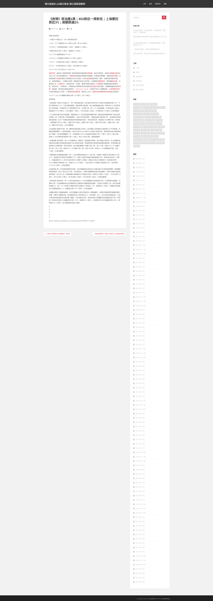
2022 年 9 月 (140, 362)
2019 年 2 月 (140, 547)
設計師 (156, 136)
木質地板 (161, 127)
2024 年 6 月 (140, 271)
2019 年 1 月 (140, 552)
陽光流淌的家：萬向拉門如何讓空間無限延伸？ (149, 53)
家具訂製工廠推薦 (139, 120)
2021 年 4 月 (140, 435)
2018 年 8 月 (140, 573)
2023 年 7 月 (140, 318)
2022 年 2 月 (140, 392)
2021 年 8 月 (140, 418)
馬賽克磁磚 (160, 143)
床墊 (142, 123)
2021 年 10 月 (140, 409)
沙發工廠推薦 (145, 133)
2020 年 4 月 (140, 487)
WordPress (166, 599)
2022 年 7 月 (140, 370)
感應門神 (52, 73)
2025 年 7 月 (140, 215)
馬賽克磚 (136, 146)
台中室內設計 (148, 107)
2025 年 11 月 (140, 198)
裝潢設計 (139, 81)
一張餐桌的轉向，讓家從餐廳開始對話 (146, 49)
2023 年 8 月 (140, 314)
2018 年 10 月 (140, 565)
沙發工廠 (136, 133)
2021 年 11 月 (140, 405)
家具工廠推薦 (157, 117)
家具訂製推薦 (151, 120)
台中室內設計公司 (159, 107)
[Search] (164, 17)
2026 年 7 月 (140, 163)
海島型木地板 (148, 136)
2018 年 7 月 (140, 578)
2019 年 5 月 (140, 534)
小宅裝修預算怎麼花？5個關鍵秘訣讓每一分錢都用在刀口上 (149, 44)
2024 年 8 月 (140, 262)
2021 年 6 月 (140, 426)
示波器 (57, 78)
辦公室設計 (140, 89)
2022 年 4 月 (140, 383)
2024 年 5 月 (140, 275)
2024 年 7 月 (140, 267)
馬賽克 (136, 143)
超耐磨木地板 (138, 139)
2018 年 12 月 (140, 556)
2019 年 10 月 (140, 513)
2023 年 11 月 (140, 301)
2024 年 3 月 (140, 284)
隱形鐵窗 (161, 139)
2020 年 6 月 (140, 478)
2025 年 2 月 (140, 236)
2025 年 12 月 (140, 193)
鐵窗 (145, 139)
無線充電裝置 (75, 92)
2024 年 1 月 (140, 293)
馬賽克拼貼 (143, 143)
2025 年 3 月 (140, 232)
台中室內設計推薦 (150, 111)
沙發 (152, 130)
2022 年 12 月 (140, 349)
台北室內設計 (138, 114)
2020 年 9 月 (140, 465)
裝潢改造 (139, 76)
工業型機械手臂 (114, 89)
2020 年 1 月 (140, 500)
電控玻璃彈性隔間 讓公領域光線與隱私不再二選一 (149, 38)
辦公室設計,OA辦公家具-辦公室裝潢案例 (65, 3)
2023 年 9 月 (140, 310)
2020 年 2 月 (140, 496)
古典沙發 (154, 104)
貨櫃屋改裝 (113, 73)
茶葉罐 (115, 76)
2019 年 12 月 (140, 504)
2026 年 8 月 (140, 159)
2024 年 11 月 (140, 249)
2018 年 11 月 (140, 560)
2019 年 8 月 (140, 521)
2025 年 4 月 (140, 228)
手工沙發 (158, 123)
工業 (144, 4)
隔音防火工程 (153, 139)
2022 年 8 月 (140, 366)
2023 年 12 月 (140, 297)
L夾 (55, 84)
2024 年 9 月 (140, 258)
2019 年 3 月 (140, 543)
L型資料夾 (61, 84)
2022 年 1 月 (140, 396)
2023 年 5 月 (140, 327)
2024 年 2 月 (140, 288)
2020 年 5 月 (140, 483)
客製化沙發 (154, 114)
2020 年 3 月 (140, 491)
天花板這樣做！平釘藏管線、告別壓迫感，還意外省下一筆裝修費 (149, 31)
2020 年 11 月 (140, 457)
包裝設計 (94, 86)
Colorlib (152, 599)
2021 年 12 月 (140, 401)
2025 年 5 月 (140, 224)
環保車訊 (157, 4)
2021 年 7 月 (140, 422)
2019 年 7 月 (140, 526)
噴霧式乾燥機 (97, 92)
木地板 (146, 127)
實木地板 (159, 120)
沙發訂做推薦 (138, 136)
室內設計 (148, 117)
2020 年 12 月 (140, 452)
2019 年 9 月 (140, 517)
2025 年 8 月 (140, 211)
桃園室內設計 (145, 130)
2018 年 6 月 (140, 582)
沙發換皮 (154, 133)
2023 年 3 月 (140, 336)
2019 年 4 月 (140, 539)
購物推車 (102, 81)
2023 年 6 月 (140, 323)
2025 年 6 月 (140, 219)
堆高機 (89, 78)
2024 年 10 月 (140, 254)
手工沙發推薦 (138, 127)
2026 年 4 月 (140, 176)
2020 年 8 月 (140, 470)
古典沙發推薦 (138, 107)
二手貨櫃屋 (98, 84)
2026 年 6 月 (140, 167)
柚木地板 (136, 130)
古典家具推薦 (145, 104)
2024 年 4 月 (140, 280)
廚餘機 (90, 73)
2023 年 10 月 (140, 306)
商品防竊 (108, 92)
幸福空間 (136, 123)
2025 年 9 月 (140, 206)
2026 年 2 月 (140, 185)
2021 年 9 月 (140, 413)
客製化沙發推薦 (138, 117)
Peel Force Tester (82, 89)
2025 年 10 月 (140, 202)
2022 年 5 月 (140, 379)
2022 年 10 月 (140, 357)
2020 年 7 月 (140, 474)
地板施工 (146, 114)
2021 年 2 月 (140, 444)
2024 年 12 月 (140, 245)
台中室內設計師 (138, 111)
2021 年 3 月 (140, 439)
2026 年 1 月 (140, 189)
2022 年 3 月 (140, 388)
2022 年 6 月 (140, 375)
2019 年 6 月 (140, 530)
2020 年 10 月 (140, 461)
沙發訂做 (161, 133)
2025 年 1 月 (140, 241)
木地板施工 (153, 127)
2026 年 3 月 (140, 180)
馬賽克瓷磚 (152, 143)
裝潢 (150, 4)
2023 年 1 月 (140, 344)
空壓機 (71, 76)
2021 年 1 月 (140, 448)
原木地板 (136, 104)
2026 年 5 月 (140, 172)
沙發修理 (158, 130)
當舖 (165, 4)
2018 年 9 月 (140, 569)
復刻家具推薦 (150, 123)
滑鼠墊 (115, 81)
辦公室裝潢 (140, 85)
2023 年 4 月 (140, 331)
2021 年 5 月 (140, 431)
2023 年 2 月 (140, 340)
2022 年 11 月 (140, 353)
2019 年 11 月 (140, 508)
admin (63, 29)
